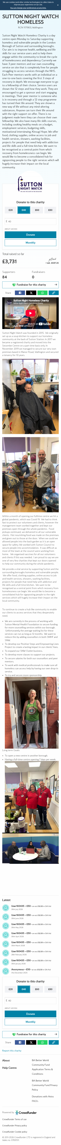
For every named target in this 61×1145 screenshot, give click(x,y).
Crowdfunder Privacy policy (14, 1125)
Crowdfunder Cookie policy (14, 1132)
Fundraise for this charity (31, 284)
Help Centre (9, 1067)
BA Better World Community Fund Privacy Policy (44, 1085)
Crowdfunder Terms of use (14, 1119)
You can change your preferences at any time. (28, 8)
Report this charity (11, 1050)
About (6, 1060)
